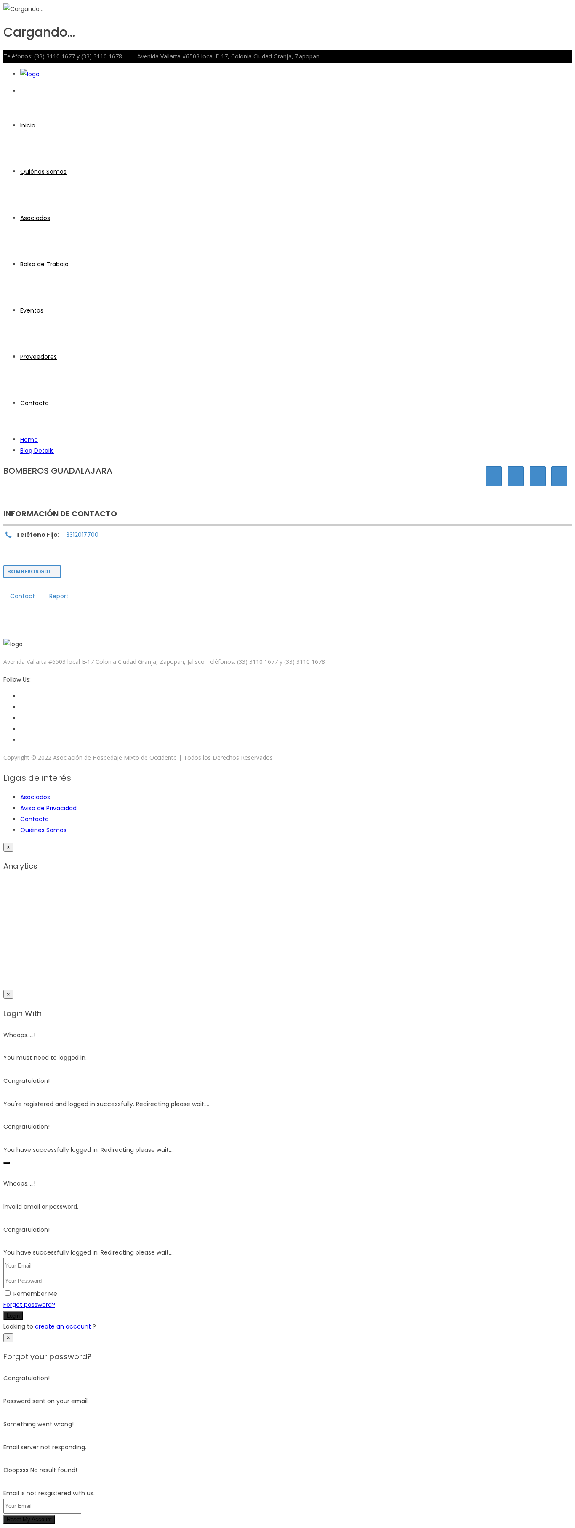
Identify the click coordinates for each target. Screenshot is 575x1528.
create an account (63, 1326)
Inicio (27, 125)
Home (29, 439)
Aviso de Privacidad (48, 808)
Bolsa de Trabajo (44, 264)
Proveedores (38, 357)
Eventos (31, 310)
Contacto (34, 403)
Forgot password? (29, 1304)
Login (13, 1316)
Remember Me (35, 1293)
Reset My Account (29, 1519)
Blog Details (37, 450)
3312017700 (82, 535)
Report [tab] (59, 596)
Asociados (35, 218)
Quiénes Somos (43, 171)
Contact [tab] (22, 596)
